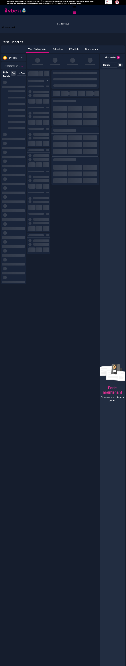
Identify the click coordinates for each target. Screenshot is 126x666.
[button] (74, 8)
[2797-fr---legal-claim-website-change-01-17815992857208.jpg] (63, 2)
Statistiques (63, 24)
